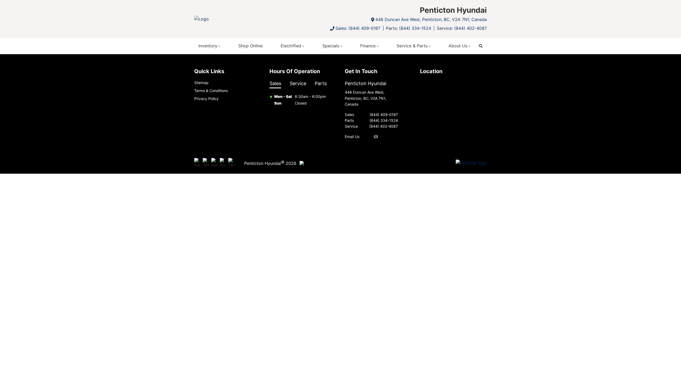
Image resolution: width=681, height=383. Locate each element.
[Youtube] (223, 163)
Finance (368, 45)
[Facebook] (197, 163)
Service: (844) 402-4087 (462, 28)
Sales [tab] (275, 83)
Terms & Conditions (211, 90)
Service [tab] (298, 83)
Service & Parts (412, 45)
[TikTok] (231, 163)
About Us (458, 45)
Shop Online (250, 45)
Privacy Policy (206, 98)
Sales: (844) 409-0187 (357, 28)
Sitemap (201, 82)
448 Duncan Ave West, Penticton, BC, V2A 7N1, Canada (431, 19)
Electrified (291, 45)
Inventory (207, 45)
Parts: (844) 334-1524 (408, 28)
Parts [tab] (321, 83)
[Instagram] (214, 163)
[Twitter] (206, 163)
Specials (330, 45)
